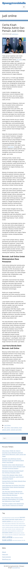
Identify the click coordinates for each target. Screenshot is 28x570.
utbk (24, 540)
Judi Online (7, 425)
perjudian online (7, 532)
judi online (19, 59)
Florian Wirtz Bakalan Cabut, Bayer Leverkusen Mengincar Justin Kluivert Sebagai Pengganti (13, 476)
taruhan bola (16, 537)
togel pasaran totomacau (16, 540)
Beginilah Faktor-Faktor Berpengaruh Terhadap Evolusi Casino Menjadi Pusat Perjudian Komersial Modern (13, 466)
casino (24, 519)
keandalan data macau (9, 527)
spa (13, 537)
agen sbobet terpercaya (6, 517)
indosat (3, 525)
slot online (7, 537)
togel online (7, 540)
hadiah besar (13, 523)
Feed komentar (6, 557)
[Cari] (24, 438)
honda (17, 523)
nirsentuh (9, 530)
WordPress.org (6, 559)
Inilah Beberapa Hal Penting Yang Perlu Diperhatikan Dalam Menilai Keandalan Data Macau (13, 487)
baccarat (13, 517)
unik (22, 540)
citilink (12, 521)
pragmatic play (16, 534)
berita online (17, 517)
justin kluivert (15, 525)
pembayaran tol (20, 530)
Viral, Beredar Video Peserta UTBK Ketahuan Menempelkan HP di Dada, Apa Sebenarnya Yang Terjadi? (12, 499)
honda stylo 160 (22, 523)
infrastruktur (7, 525)
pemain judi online (16, 429)
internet (11, 525)
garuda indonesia (8, 523)
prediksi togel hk (22, 534)
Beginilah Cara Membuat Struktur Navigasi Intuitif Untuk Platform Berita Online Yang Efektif (13, 460)
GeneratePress (16, 567)
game (3, 523)
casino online (6, 521)
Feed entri (5, 554)
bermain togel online (15, 519)
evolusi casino (16, 521)
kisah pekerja (14, 427)
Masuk (4, 552)
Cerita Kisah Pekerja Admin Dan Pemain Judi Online (13, 27)
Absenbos (11, 147)
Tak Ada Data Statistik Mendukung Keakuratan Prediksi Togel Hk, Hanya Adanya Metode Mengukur (13, 493)
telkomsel (21, 537)
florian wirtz (21, 521)
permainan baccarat (16, 532)
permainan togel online (8, 534)
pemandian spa (14, 530)
